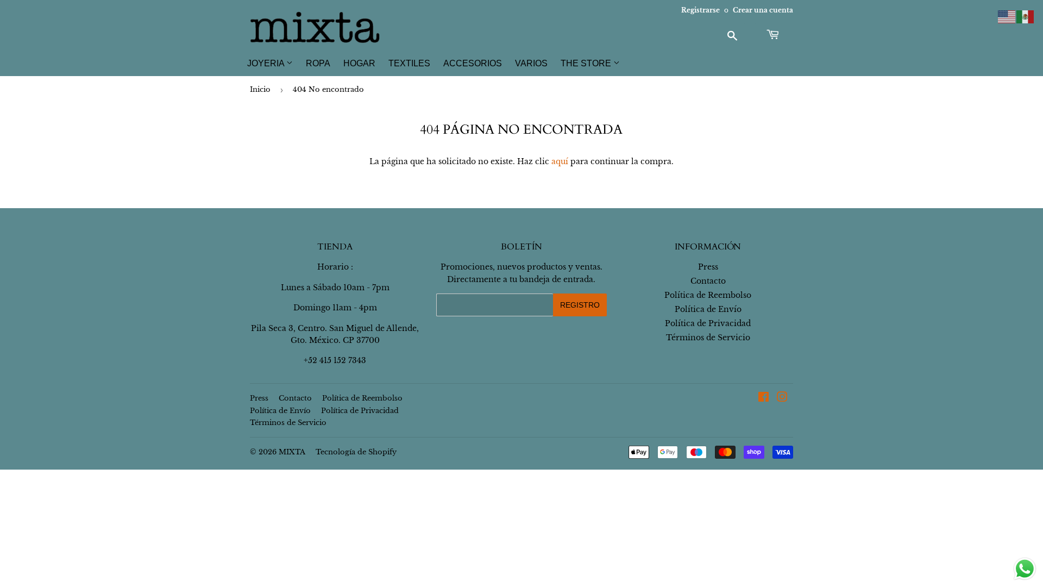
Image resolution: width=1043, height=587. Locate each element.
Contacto (708, 281)
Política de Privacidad (708, 323)
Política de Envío (708, 309)
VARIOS (531, 63)
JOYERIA (266, 63)
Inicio (260, 89)
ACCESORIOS (472, 63)
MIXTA (292, 452)
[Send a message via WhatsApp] (1025, 569)
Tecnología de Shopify (356, 452)
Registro (580, 305)
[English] (1007, 16)
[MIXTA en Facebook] (763, 398)
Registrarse (700, 10)
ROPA (318, 63)
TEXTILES (409, 63)
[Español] (1025, 16)
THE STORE (587, 63)
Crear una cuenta (763, 10)
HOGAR (359, 63)
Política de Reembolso (707, 295)
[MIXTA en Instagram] (782, 398)
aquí (559, 161)
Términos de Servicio (708, 337)
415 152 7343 (342, 360)
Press (708, 267)
